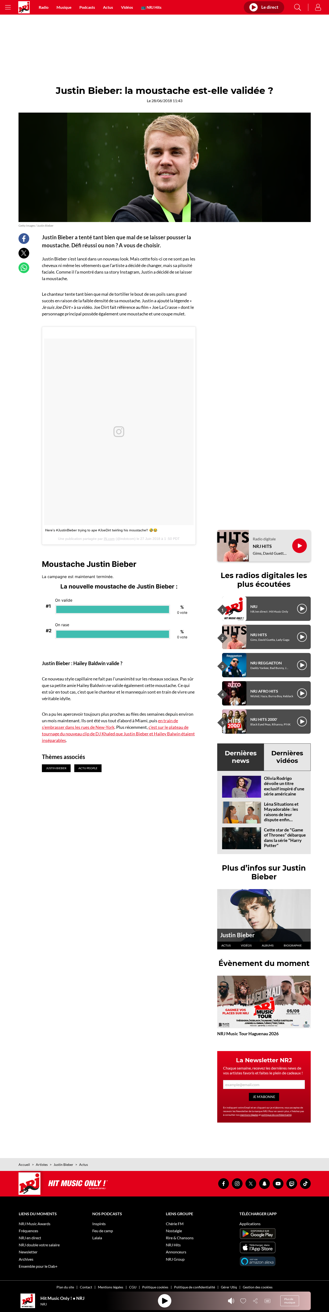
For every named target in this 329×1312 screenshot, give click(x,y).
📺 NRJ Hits (151, 7)
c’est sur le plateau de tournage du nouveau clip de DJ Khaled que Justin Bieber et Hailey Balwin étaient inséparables (118, 733)
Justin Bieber (237, 934)
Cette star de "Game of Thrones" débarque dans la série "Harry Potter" (285, 837)
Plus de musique (289, 1300)
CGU (132, 1287)
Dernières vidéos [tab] (287, 757)
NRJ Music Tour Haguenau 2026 (248, 1033)
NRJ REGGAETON (266, 662)
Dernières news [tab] (241, 757)
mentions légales (249, 1114)
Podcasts (87, 7)
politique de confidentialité (276, 1114)
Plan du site (65, 1287)
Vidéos (127, 7)
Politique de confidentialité (194, 1287)
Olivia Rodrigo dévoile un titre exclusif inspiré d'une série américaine (284, 786)
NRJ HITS (262, 546)
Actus (108, 7)
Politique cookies (155, 1287)
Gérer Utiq (229, 1287)
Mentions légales (110, 1287)
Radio (43, 7)
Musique (64, 7)
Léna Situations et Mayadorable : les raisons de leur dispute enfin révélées (281, 814)
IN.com (109, 539)
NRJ (253, 606)
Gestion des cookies (258, 1287)
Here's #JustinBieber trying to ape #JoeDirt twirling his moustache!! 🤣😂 (101, 530)
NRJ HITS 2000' (263, 719)
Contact (86, 1287)
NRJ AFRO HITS (264, 691)
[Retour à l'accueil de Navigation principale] (24, 7)
